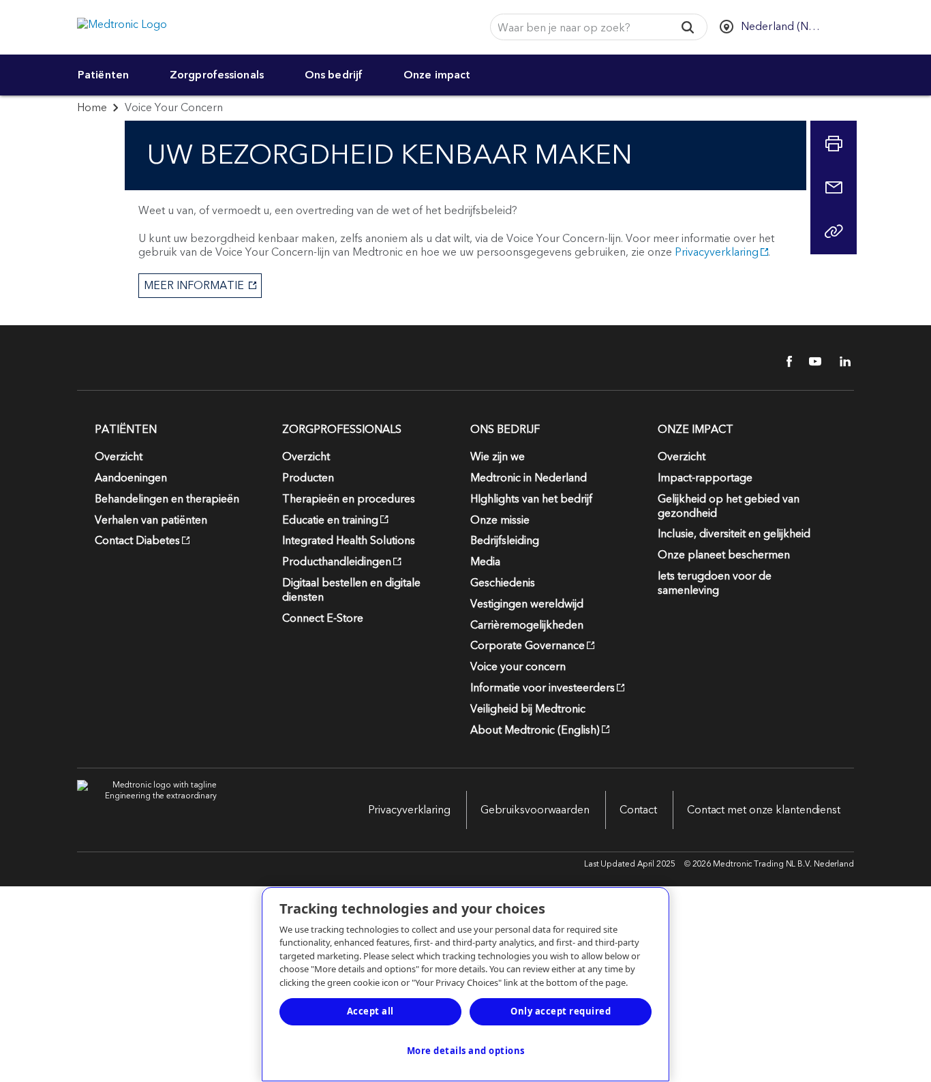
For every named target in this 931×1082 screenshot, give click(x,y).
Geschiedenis (502, 582)
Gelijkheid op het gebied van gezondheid (728, 506)
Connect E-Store (322, 618)
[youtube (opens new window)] (811, 361)
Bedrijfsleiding (504, 540)
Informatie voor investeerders (542, 687)
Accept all (370, 1011)
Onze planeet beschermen (724, 555)
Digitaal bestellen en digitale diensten (351, 590)
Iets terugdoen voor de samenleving (715, 583)
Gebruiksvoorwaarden (535, 810)
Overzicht (118, 456)
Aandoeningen (131, 477)
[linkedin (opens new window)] (840, 361)
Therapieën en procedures (348, 499)
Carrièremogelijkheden (526, 625)
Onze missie (500, 520)
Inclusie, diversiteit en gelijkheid (734, 533)
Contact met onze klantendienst (763, 810)
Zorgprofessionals (217, 75)
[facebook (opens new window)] (782, 361)
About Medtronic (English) (535, 730)
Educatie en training (330, 520)
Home (92, 107)
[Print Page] (833, 143)
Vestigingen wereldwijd (526, 604)
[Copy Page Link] (833, 231)
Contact (638, 810)
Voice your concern (518, 666)
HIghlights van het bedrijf (531, 499)
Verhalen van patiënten (151, 520)
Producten (308, 477)
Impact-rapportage (705, 477)
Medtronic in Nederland (528, 477)
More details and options (466, 1051)
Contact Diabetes (137, 540)
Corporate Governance (527, 645)
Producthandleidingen (336, 561)
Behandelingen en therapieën (167, 499)
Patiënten (103, 75)
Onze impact (436, 75)
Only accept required (560, 1011)
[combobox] (578, 27)
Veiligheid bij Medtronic (527, 709)
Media (485, 561)
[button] (688, 27)
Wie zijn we (497, 456)
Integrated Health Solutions (348, 540)
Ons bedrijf (334, 75)
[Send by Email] (833, 187)
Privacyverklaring (717, 252)
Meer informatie (192, 285)
